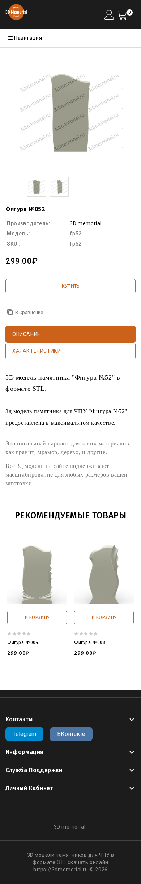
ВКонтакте (71, 733)
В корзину (37, 617)
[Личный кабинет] (109, 14)
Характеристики (36, 351)
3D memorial (86, 223)
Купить (71, 286)
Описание (26, 334)
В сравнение (29, 312)
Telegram (24, 733)
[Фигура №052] (70, 112)
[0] (122, 14)
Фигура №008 (90, 642)
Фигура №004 (22, 642)
